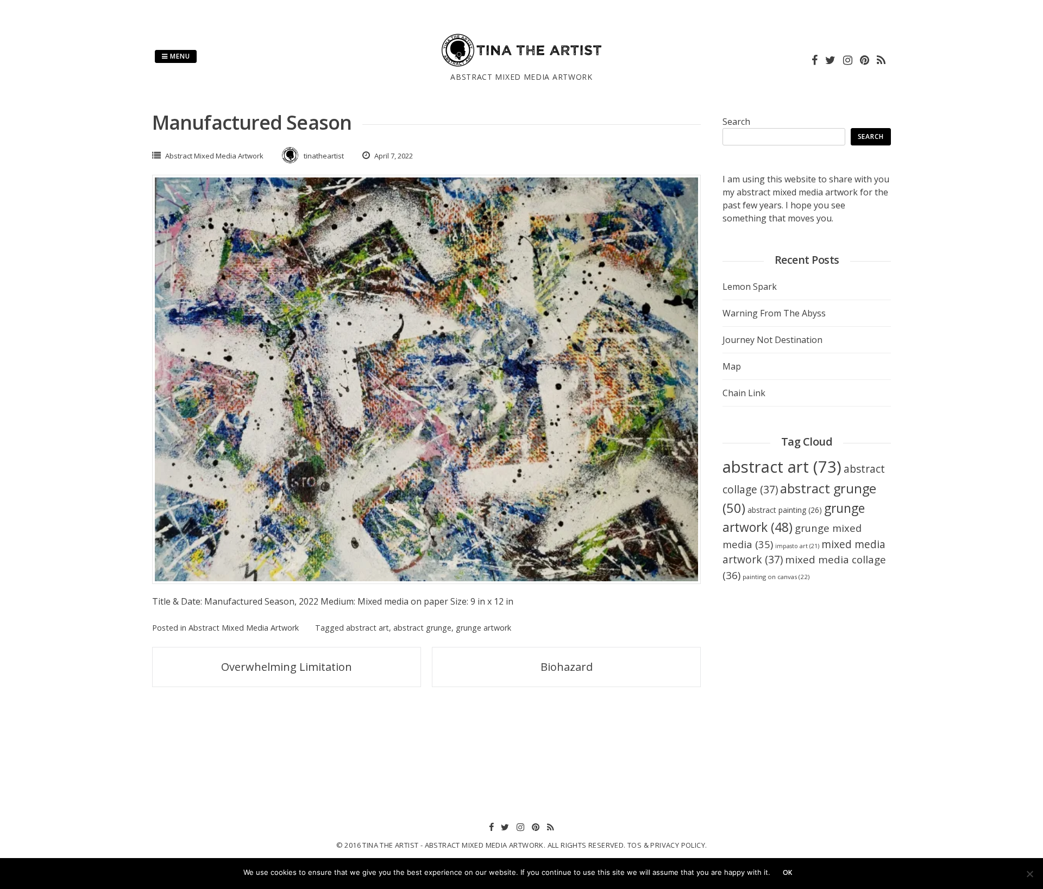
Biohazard (567, 666)
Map (731, 366)
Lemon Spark (749, 287)
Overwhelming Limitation (286, 666)
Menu (179, 56)
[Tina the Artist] (521, 65)
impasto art (797, 546)
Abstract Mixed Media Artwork (214, 156)
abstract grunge (422, 628)
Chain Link (743, 393)
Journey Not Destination (772, 340)
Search (736, 122)
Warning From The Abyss (774, 313)
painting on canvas (776, 577)
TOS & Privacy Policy (666, 845)
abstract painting (784, 510)
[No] (1029, 873)
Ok (788, 872)
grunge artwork (483, 628)
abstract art (367, 628)
